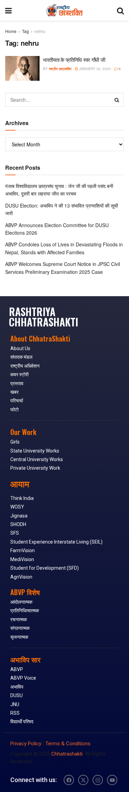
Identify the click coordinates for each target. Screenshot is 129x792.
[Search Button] (120, 10)
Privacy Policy (25, 743)
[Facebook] (69, 780)
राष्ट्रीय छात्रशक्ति (60, 68)
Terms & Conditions (67, 743)
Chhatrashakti (67, 754)
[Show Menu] (8, 10)
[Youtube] (112, 780)
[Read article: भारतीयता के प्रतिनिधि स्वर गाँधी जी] (22, 68)
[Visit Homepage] (64, 10)
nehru (39, 31)
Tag (25, 31)
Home (11, 31)
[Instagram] (98, 780)
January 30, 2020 (94, 68)
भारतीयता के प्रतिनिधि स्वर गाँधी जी (74, 59)
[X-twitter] (83, 780)
